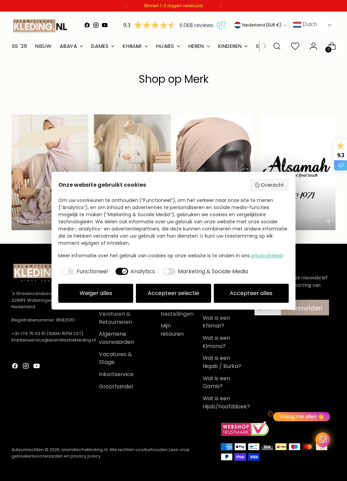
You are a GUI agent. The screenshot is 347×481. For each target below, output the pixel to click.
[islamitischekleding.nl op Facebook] (87, 25)
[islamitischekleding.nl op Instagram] (96, 25)
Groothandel (116, 386)
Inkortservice (116, 374)
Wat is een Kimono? (216, 342)
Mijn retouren (172, 330)
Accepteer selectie (173, 293)
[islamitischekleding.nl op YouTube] (105, 25)
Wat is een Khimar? (216, 322)
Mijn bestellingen (177, 310)
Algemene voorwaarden (116, 338)
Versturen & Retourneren (115, 318)
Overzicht (272, 185)
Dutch (309, 24)
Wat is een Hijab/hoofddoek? (226, 402)
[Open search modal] (277, 46)
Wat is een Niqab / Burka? (222, 362)
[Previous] (126, 6)
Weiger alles (96, 293)
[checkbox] (83, 271)
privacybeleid (267, 255)
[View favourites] (295, 46)
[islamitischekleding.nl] (40, 26)
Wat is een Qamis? (216, 382)
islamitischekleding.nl (84, 449)
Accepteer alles (251, 293)
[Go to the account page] (313, 46)
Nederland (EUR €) (261, 25)
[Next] (220, 6)
